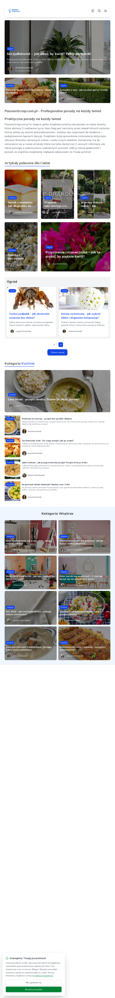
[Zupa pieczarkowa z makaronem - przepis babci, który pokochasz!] (31, 643)
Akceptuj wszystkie (33, 989)
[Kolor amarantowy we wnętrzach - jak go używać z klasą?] (31, 537)
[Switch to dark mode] (105, 10)
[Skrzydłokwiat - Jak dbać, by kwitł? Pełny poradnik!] (57, 47)
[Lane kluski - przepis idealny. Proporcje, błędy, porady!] (57, 391)
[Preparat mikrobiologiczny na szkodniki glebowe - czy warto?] (57, 194)
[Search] (99, 10)
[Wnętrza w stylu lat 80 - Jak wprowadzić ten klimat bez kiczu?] (31, 572)
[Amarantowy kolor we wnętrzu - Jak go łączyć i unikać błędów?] (84, 537)
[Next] (60, 344)
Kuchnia (10, 85)
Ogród (10, 49)
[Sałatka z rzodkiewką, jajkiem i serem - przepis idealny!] (84, 608)
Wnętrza (10, 536)
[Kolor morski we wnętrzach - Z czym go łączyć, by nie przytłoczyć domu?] (84, 572)
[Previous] (54, 344)
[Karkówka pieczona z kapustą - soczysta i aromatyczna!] (84, 643)
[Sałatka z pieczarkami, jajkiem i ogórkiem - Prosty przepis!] (21, 246)
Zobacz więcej (57, 352)
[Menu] (93, 11)
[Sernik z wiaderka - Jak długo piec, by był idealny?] (21, 194)
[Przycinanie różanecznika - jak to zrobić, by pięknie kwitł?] (75, 246)
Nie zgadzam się (33, 982)
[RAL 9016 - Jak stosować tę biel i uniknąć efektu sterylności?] (31, 608)
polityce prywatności (43, 975)
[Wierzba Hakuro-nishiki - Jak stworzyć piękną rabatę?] (93, 194)
